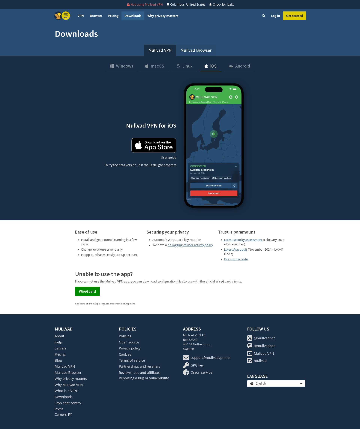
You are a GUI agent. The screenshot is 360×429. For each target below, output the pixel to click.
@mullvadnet (264, 338)
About (59, 336)
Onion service (201, 372)
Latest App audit (235, 249)
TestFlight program (162, 165)
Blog (58, 360)
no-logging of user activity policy (190, 245)
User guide (168, 157)
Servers (60, 348)
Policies (125, 336)
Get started (294, 16)
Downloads (132, 16)
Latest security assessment (243, 240)
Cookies (125, 354)
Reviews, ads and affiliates (139, 372)
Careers (61, 414)
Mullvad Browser (196, 50)
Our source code (236, 259)
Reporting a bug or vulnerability (144, 378)
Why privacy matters (162, 16)
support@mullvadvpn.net (210, 357)
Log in (275, 16)
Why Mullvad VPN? (69, 384)
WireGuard (87, 291)
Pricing (113, 16)
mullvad (260, 360)
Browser (96, 16)
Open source (129, 342)
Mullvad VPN (160, 50)
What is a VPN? (67, 390)
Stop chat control (68, 403)
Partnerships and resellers (139, 366)
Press (59, 409)
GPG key (197, 365)
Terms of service (132, 360)
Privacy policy (129, 348)
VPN (81, 16)
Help (58, 342)
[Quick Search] (263, 15)
